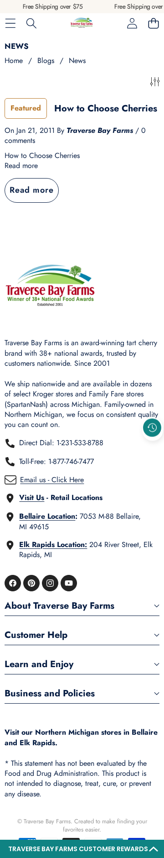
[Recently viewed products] (152, 427)
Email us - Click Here (52, 479)
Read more (21, 166)
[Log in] (132, 23)
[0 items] (153, 23)
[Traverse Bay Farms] (82, 23)
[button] (82, 849)
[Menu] (10, 23)
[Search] (31, 23)
